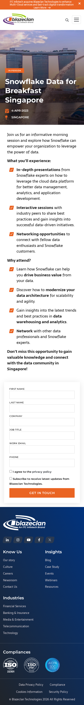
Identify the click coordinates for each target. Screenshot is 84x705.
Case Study (52, 567)
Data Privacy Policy (31, 685)
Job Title (15, 429)
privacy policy (42, 471)
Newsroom (10, 580)
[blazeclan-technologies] (7, 540)
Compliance (57, 685)
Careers (8, 574)
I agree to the (32, 471)
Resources (51, 587)
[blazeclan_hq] (49, 540)
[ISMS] (31, 665)
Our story (9, 560)
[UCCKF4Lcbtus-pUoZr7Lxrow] (28, 540)
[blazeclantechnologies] (18, 540)
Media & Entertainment (18, 620)
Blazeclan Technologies (27, 699)
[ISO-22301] (10, 665)
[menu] (76, 19)
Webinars (51, 580)
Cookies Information (29, 692)
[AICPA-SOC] (52, 665)
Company (15, 416)
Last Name (16, 402)
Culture (8, 567)
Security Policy (58, 692)
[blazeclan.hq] (39, 540)
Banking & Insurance (16, 613)
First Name (16, 388)
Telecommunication (16, 626)
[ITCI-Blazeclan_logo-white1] (24, 517)
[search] (67, 19)
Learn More (40, 7)
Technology (10, 633)
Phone (14, 457)
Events (49, 574)
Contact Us (10, 587)
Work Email (17, 443)
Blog (48, 560)
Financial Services (14, 606)
